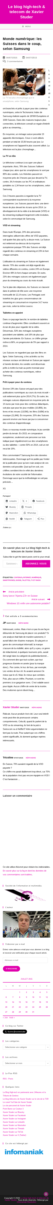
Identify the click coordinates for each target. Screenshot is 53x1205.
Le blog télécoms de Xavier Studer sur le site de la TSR (25, 1099)
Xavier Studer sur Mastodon (14, 1125)
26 (47, 1007)
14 (13, 1002)
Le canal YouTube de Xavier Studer (17, 1102)
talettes (26, 580)
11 (40, 997)
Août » (12, 1018)
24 (33, 1007)
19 (47, 1002)
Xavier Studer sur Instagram (14, 1119)
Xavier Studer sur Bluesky (13, 1112)
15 (20, 1002)
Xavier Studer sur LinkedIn (14, 1122)
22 (20, 1007)
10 (33, 997)
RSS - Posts (8, 1079)
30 (26, 1012)
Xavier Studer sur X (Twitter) (14, 1135)
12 (47, 997)
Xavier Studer (11, 707)
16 (26, 1002)
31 (33, 1012)
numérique (36, 577)
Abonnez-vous (36, 563)
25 (40, 1007)
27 (6, 1012)
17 (33, 1002)
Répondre (24, 623)
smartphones (9, 580)
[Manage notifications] (46, 1194)
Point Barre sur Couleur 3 (13, 1109)
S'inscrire (11, 969)
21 (13, 1007)
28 (13, 1012)
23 (26, 1007)
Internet (27, 577)
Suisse (18, 580)
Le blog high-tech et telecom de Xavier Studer (27, 1199)
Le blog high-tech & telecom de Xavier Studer (26, 12)
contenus (18, 577)
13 (6, 1002)
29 (20, 1012)
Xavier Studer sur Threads (13, 1128)
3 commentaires (15, 61)
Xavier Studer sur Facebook (14, 1115)
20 (6, 1007)
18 (40, 1002)
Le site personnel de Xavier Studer (17, 1105)
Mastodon (31, 1202)
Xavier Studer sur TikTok (13, 1132)
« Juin (5, 1018)
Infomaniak (22, 1202)
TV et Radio (36, 580)
